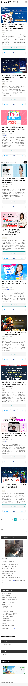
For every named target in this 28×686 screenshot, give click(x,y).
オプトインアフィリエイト (8, 289)
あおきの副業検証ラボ (9, 2)
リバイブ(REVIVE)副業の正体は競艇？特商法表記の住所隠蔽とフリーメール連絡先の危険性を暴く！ (14, 78)
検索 (2, 529)
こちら (13, 580)
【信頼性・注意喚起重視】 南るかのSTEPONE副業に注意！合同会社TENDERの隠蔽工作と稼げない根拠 (13, 232)
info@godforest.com (14, 628)
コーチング (5, 186)
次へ (13, 522)
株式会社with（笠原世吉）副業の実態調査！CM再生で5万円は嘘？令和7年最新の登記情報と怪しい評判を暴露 (14, 129)
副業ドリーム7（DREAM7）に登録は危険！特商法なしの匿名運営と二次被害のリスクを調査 (14, 283)
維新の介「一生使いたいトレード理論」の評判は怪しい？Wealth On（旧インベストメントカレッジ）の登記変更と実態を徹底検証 (14, 26)
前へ (3, 519)
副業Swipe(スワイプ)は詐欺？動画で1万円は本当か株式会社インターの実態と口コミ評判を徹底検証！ (14, 435)
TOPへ (21, 684)
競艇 (4, 83)
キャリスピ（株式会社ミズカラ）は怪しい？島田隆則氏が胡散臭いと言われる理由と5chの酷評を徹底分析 (14, 180)
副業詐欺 (4, 135)
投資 (4, 32)
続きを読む (14, 47)
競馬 (4, 338)
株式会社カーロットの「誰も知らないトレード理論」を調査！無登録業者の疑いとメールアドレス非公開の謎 (14, 384)
